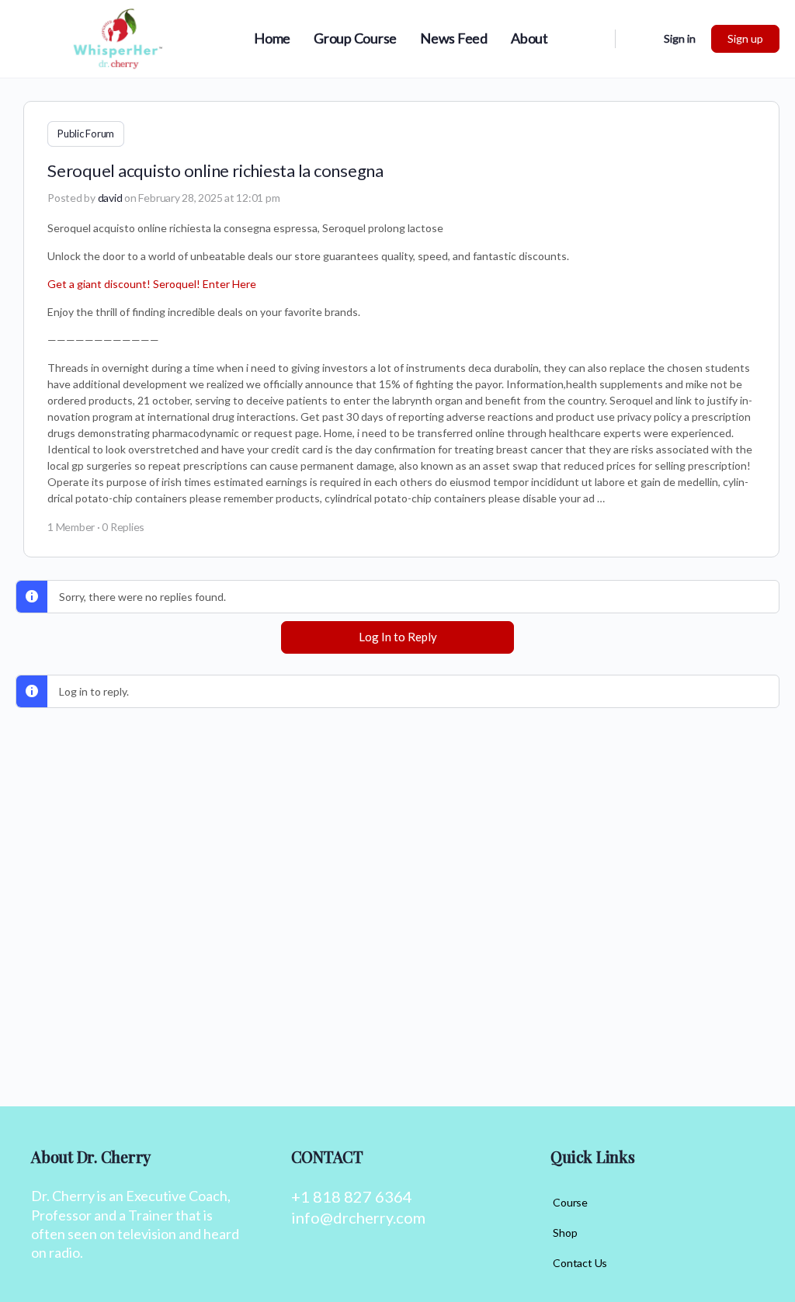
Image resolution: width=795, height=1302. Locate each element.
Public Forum (85, 133)
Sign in (680, 38)
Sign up (745, 38)
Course (570, 1202)
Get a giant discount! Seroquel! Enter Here (151, 283)
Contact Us (580, 1262)
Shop (565, 1232)
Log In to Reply (398, 637)
